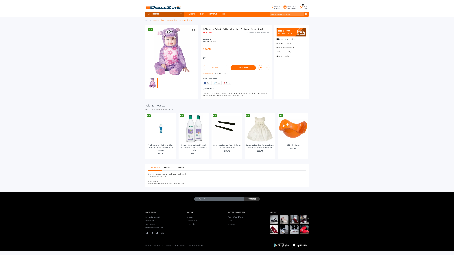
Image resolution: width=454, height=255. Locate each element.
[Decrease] (209, 58)
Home (147, 20)
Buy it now (243, 67)
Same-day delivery (284, 56)
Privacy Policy (191, 224)
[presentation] (150, 136)
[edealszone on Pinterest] (157, 233)
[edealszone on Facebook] (152, 233)
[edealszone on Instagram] (162, 233)
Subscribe (252, 199)
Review (167, 167)
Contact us (231, 221)
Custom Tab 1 (180, 167)
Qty (204, 58)
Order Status (232, 224)
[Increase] (218, 58)
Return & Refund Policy (235, 217)
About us (190, 217)
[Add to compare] (267, 67)
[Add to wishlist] (260, 67)
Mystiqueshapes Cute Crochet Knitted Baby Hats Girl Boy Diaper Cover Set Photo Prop (160, 147)
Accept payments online (287, 39)
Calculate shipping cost (286, 48)
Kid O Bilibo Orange (293, 145)
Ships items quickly (284, 52)
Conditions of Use (192, 221)
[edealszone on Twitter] (147, 233)
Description (155, 167)
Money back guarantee (286, 43)
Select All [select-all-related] (170, 110)
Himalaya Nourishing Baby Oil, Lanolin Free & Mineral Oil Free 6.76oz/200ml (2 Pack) (194, 147)
